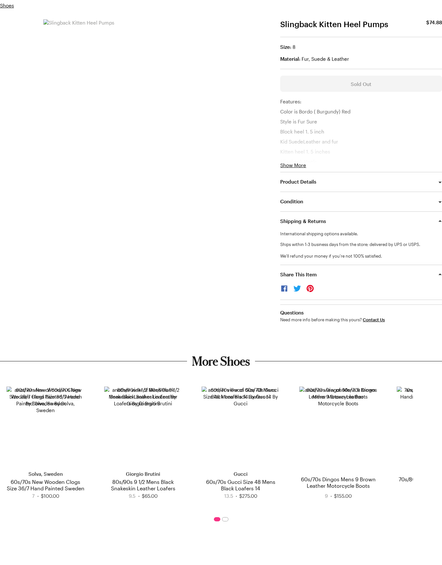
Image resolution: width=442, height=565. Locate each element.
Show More (293, 165)
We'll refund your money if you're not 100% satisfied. (331, 256)
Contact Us (374, 320)
